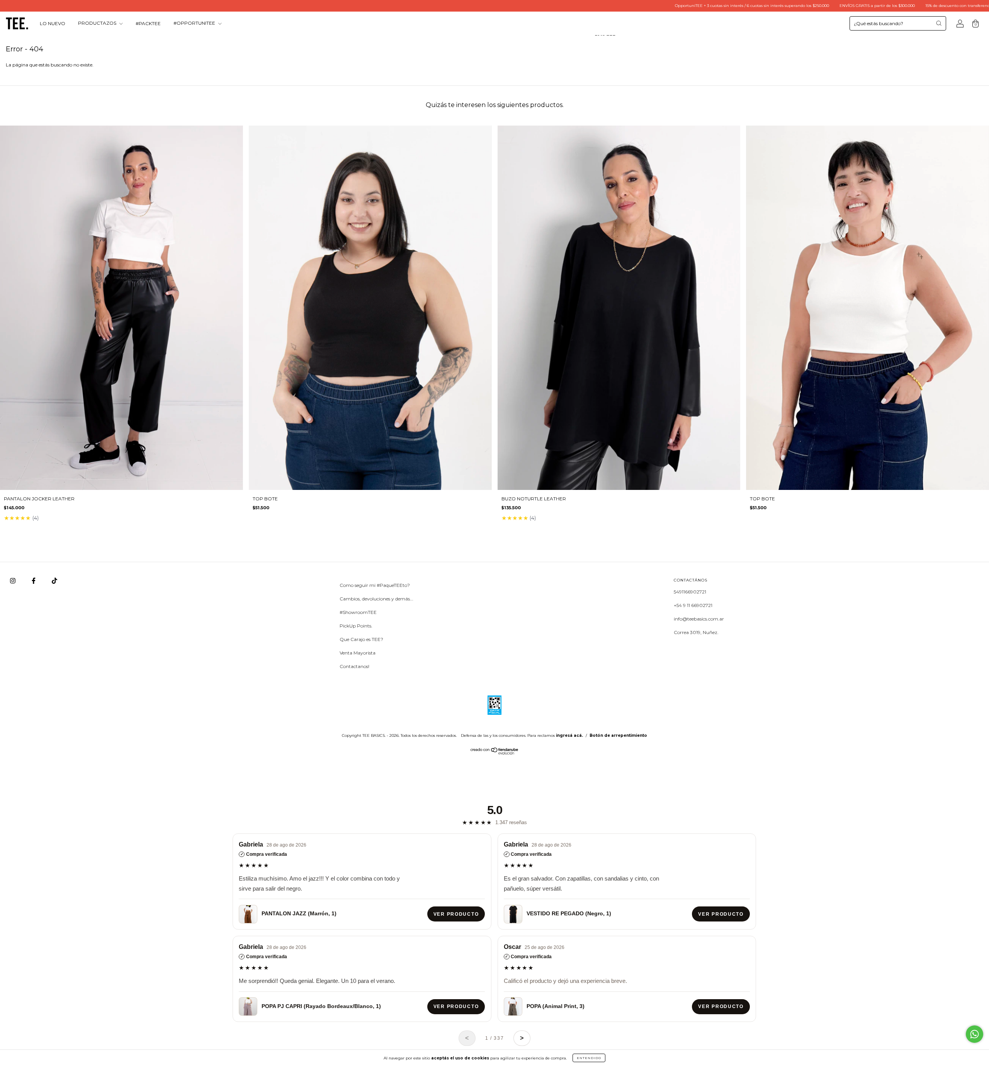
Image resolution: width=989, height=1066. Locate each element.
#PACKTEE (148, 23)
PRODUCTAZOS (97, 23)
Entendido (589, 1058)
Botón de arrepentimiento (618, 735)
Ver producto (456, 914)
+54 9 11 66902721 (693, 605)
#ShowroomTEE (358, 612)
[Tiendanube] (495, 753)
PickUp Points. (356, 626)
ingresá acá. (569, 735)
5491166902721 (690, 592)
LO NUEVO (52, 23)
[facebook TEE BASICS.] (34, 581)
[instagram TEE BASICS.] (13, 581)
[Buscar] (938, 23)
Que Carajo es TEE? (361, 639)
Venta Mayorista (358, 653)
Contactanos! (354, 666)
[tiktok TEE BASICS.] (54, 581)
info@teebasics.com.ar (699, 619)
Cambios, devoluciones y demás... (376, 599)
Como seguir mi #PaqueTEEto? (375, 585)
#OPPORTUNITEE (194, 23)
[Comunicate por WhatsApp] (974, 1034)
